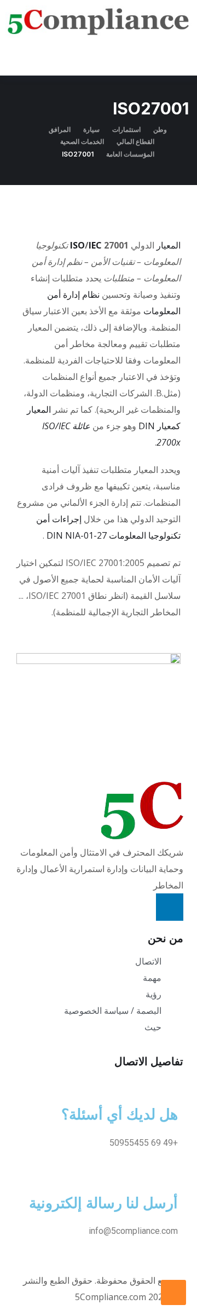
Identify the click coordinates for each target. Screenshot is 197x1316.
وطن (160, 129)
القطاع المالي (135, 141)
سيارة (91, 129)
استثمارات (126, 129)
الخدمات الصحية (82, 141)
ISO (77, 245)
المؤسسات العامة (130, 154)
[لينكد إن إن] (169, 907)
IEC (95, 245)
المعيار (169, 245)
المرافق (60, 129)
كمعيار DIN (159, 426)
